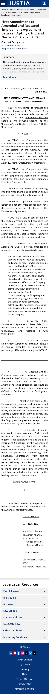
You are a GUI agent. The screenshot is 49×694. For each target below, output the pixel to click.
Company (24, 669)
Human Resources (11, 45)
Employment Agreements (15, 48)
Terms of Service (24, 679)
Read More (8, 77)
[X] (34, 653)
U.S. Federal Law (12, 617)
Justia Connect (24, 660)
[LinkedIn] (10, 653)
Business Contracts (25, 9)
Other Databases (13, 630)
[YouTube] (14, 653)
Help (24, 674)
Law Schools (10, 610)
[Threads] (26, 653)
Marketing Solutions (15, 637)
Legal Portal (24, 664)
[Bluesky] (30, 653)
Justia (3, 9)
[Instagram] (22, 653)
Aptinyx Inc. (41, 9)
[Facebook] (18, 653)
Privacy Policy (24, 684)
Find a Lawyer (11, 591)
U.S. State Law (11, 623)
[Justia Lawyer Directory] (38, 653)
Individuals (9, 597)
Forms (12, 9)
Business (8, 604)
